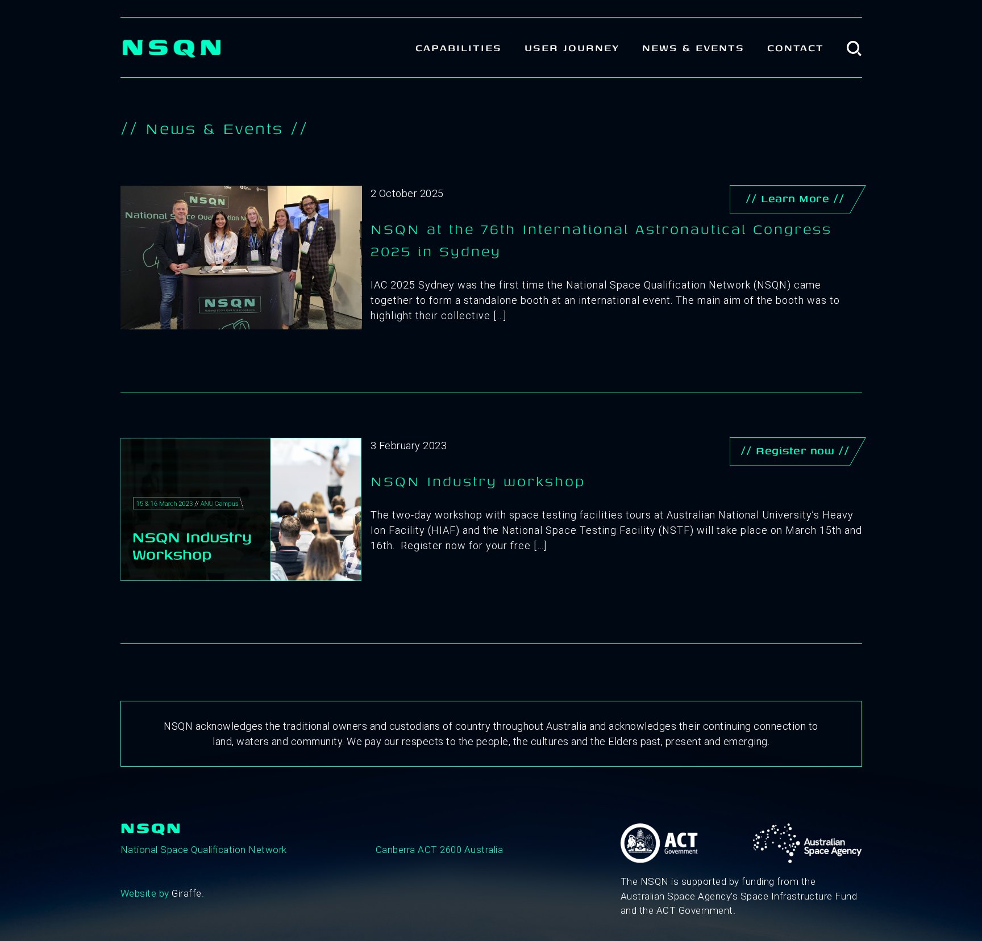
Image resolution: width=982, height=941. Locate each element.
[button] (854, 47)
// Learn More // (795, 198)
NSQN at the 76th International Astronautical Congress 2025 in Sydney (601, 239)
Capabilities (458, 47)
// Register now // (795, 450)
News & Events (693, 47)
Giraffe (187, 893)
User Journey (572, 47)
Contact (795, 47)
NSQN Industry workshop (478, 481)
